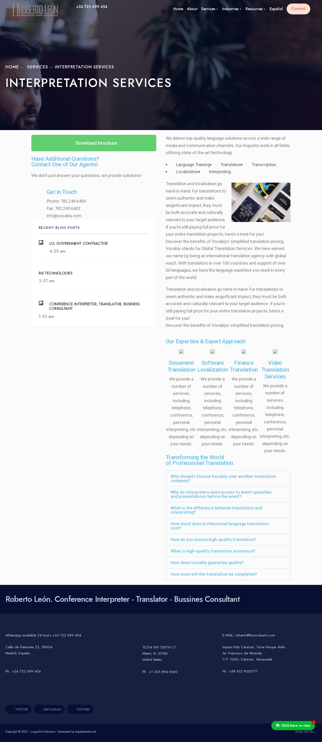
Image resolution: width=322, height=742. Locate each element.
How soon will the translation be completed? (214, 574)
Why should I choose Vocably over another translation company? (223, 478)
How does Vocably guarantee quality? (207, 562)
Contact (298, 8)
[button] (228, 478)
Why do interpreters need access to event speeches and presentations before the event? (221, 494)
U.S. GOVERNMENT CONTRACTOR (78, 243)
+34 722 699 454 (91, 6)
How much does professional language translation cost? (220, 525)
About (192, 9)
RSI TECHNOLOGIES (56, 273)
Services (208, 9)
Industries (230, 9)
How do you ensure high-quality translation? (213, 539)
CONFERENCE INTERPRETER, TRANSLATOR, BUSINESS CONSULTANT (94, 306)
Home (178, 9)
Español (276, 9)
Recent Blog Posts (59, 227)
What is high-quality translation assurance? (213, 551)
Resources (254, 9)
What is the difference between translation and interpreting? (216, 510)
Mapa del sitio (304, 731)
